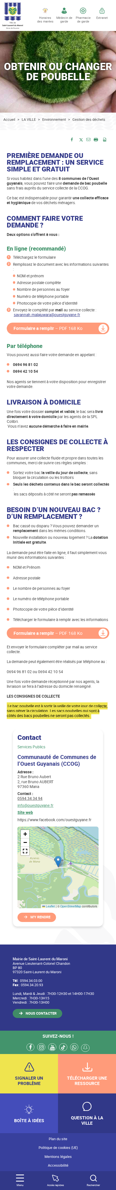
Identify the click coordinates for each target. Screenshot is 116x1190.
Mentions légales (58, 1156)
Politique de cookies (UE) (58, 1147)
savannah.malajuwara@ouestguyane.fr (47, 314)
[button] (88, 139)
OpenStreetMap (70, 906)
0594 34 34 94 (30, 798)
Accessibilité (58, 1165)
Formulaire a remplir (48, 328)
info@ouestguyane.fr (35, 805)
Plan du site (58, 1139)
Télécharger (103, 328)
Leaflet (50, 906)
